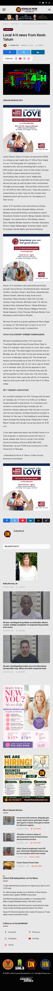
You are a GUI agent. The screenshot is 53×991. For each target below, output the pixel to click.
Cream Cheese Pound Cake (28, 863)
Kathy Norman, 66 (10, 584)
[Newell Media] (26, 979)
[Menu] (4, 9)
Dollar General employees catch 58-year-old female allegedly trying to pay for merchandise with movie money (32, 851)
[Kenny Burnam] (26, 486)
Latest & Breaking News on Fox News (20, 878)
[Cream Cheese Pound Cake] (8, 865)
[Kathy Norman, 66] (26, 566)
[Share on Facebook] (10, 52)
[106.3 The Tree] (19, 964)
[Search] (49, 9)
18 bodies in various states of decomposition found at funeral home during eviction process (32, 836)
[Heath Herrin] (26, 257)
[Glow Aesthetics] (26, 716)
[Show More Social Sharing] (47, 52)
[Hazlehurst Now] (45, 964)
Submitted (15, 45)
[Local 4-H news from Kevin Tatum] (26, 79)
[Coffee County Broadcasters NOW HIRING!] (26, 778)
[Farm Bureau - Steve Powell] (26, 128)
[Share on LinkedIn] (38, 52)
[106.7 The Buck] (8, 964)
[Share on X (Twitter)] (24, 52)
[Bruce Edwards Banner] (26, 17)
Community (8, 29)
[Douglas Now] (26, 10)
